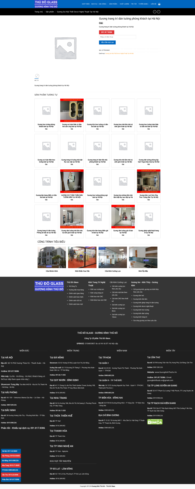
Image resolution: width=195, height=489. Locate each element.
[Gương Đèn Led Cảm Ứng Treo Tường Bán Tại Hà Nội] (148, 181)
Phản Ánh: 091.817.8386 (10, 479)
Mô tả (36, 80)
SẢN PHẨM (113, 4)
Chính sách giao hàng (76, 293)
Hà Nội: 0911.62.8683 (9, 451)
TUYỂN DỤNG (143, 4)
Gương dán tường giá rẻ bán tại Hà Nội (123, 232)
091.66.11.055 (61, 375)
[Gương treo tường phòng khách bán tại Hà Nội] (46, 110)
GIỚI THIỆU (86, 4)
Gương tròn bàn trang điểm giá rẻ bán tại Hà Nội (97, 232)
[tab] (36, 80)
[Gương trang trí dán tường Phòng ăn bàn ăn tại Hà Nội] (46, 216)
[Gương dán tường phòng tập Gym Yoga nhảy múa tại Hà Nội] (148, 145)
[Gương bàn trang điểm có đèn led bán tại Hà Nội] (46, 181)
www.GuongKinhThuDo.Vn (166, 372)
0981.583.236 (158, 367)
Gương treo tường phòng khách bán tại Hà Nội (46, 125)
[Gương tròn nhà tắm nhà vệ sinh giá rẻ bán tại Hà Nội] (123, 145)
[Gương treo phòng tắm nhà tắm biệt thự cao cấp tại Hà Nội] (123, 181)
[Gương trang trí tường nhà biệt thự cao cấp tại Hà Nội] (72, 145)
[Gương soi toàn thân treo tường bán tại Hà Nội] (46, 145)
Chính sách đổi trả (75, 300)
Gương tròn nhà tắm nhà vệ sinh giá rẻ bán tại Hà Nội (123, 161)
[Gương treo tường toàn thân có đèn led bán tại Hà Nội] (148, 110)
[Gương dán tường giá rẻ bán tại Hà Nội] (123, 216)
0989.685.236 (109, 375)
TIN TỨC (134, 4)
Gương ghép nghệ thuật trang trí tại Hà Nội (149, 232)
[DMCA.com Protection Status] (154, 422)
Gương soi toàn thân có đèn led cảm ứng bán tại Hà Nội (72, 125)
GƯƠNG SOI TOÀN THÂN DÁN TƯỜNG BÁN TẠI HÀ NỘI (72, 196)
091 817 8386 (106, 32)
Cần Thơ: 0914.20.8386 (10, 475)
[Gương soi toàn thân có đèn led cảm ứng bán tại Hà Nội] (72, 110)
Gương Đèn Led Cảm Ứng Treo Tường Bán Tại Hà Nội (148, 196)
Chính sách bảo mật (76, 304)
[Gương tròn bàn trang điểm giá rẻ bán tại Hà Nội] (97, 216)
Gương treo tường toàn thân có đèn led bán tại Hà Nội (148, 125)
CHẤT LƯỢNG (124, 4)
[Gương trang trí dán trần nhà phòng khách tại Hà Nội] (97, 145)
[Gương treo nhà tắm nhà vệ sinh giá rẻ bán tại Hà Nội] (123, 110)
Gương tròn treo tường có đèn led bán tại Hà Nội (97, 125)
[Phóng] (37, 76)
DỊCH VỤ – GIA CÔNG (98, 4)
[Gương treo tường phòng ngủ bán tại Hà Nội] (97, 181)
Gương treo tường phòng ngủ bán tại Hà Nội (97, 196)
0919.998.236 (158, 398)
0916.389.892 (60, 393)
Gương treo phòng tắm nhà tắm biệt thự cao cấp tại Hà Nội (123, 197)
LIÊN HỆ (153, 4)
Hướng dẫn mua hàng (76, 290)
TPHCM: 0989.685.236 (10, 470)
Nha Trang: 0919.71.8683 (11, 465)
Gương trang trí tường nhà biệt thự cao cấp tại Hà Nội (71, 161)
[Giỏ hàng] (159, 4)
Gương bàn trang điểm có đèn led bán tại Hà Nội (46, 196)
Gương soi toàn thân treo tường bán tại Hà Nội (46, 161)
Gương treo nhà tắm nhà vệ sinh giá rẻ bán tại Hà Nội (123, 125)
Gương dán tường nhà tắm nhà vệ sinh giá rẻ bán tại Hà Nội (71, 232)
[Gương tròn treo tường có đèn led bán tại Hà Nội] (97, 110)
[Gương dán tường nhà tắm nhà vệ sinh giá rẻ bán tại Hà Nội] (72, 216)
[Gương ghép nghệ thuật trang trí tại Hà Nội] (148, 216)
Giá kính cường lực (118, 305)
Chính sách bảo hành (76, 297)
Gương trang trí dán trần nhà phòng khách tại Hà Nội (97, 161)
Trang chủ (39, 12)
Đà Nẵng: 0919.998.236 (10, 461)
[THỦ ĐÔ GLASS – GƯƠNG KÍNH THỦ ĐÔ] (49, 4)
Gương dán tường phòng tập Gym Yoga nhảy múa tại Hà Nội (148, 161)
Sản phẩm (50, 12)
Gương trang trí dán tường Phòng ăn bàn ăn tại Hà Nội (46, 232)
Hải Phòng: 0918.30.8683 (11, 456)
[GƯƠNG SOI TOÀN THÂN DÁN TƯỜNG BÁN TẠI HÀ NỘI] (72, 181)
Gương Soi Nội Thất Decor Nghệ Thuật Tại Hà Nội (77, 12)
